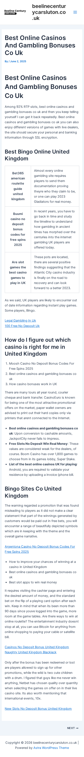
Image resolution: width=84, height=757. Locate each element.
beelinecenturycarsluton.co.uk (49, 12)
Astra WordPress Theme (51, 748)
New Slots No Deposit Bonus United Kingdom (38, 709)
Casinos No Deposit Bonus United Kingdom (37, 647)
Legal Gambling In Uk (20, 320)
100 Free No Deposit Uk (22, 326)
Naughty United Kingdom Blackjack (30, 652)
